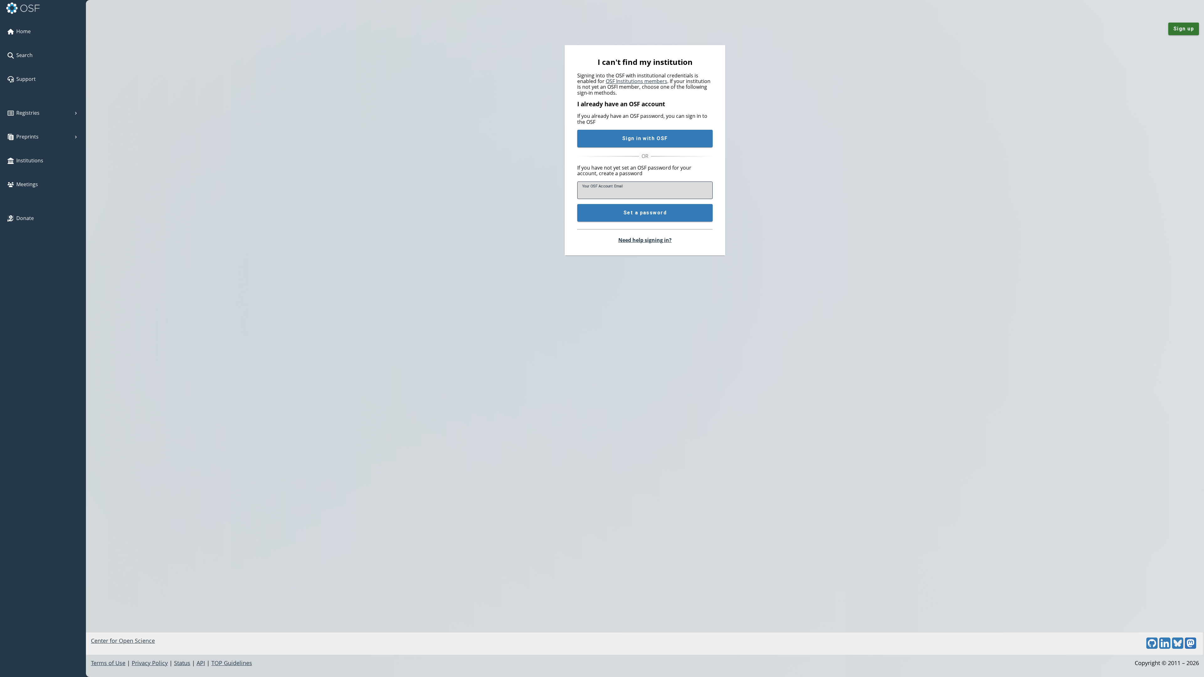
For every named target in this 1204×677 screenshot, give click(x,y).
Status (182, 663)
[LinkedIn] (1164, 646)
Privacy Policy (150, 663)
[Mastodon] (1190, 646)
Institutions (29, 160)
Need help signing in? (645, 240)
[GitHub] (1152, 646)
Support (26, 79)
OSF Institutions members (636, 81)
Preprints (27, 136)
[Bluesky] (1177, 646)
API (201, 663)
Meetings (27, 184)
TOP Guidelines (231, 663)
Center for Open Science (123, 640)
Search (24, 55)
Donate (25, 218)
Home (23, 31)
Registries (28, 112)
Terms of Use (108, 663)
